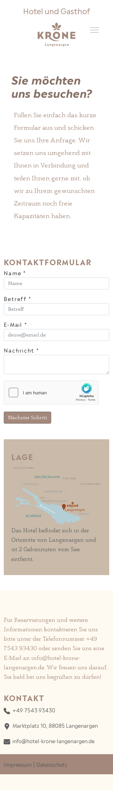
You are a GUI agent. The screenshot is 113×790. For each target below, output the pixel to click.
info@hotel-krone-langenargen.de (53, 740)
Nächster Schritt (27, 417)
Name (15, 273)
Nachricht (21, 350)
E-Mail (15, 324)
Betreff (18, 298)
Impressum (18, 764)
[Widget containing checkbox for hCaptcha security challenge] (51, 392)
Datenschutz (51, 764)
